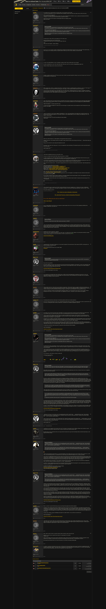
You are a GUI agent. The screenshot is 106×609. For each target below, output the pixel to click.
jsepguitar (35, 218)
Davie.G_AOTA (35, 546)
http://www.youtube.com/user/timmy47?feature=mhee (52, 268)
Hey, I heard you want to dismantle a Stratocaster (67, 192)
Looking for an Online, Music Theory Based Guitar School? (53, 516)
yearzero (34, 428)
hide (72, 566)
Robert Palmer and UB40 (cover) (64, 167)
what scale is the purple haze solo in (44, 568)
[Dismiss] (90, 1)
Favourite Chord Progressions (43, 562)
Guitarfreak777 (35, 25)
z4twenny (34, 441)
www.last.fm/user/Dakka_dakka (49, 235)
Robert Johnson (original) (53, 169)
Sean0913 (34, 312)
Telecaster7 (35, 187)
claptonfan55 (35, 100)
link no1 (34, 62)
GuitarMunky (35, 126)
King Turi (34, 533)
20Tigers (34, 154)
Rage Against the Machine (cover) (61, 168)
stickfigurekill (35, 205)
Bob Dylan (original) (55, 167)
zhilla (34, 274)
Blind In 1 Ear (35, 257)
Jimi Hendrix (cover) (62, 166)
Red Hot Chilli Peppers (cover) (63, 169)
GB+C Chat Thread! (48, 200)
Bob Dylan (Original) (55, 166)
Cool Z (34, 287)
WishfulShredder (36, 231)
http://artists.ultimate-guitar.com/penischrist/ (51, 467)
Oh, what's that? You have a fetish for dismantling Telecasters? (67, 194)
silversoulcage (35, 49)
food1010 (34, 113)
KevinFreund (35, 75)
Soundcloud (45, 248)
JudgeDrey (35, 333)
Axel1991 (34, 12)
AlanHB (34, 244)
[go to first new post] (37, 562)
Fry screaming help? (41, 565)
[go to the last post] (90, 563)
